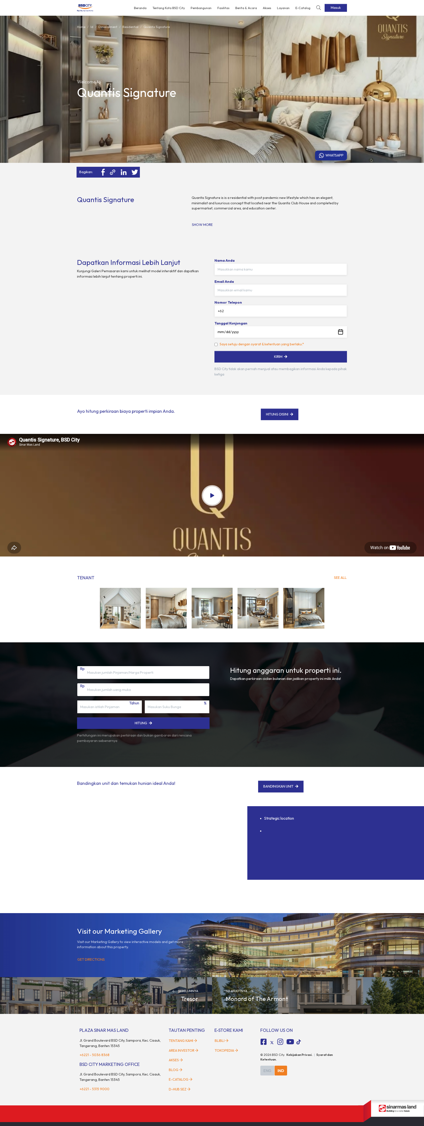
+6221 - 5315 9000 (94, 1089)
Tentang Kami (181, 1040)
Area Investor (181, 1050)
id (92, 27)
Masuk (336, 7)
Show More (202, 224)
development (107, 27)
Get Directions (91, 959)
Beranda (140, 8)
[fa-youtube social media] (290, 1042)
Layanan (283, 8)
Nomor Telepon (228, 302)
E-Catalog (302, 8)
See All (340, 577)
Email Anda (224, 281)
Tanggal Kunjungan (230, 323)
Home (81, 27)
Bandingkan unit (278, 786)
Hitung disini (277, 414)
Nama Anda (224, 260)
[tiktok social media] (272, 1043)
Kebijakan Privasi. (299, 1055)
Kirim (278, 356)
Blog (173, 1070)
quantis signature (157, 27)
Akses (267, 8)
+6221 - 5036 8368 (94, 1055)
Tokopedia (224, 1050)
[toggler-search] (318, 8)
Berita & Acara (246, 8)
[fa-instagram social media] (280, 1042)
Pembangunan (201, 8)
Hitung (141, 723)
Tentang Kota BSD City (168, 8)
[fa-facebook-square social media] (264, 1042)
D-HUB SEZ (178, 1089)
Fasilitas (223, 8)
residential (130, 27)
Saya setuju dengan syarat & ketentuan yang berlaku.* (262, 344)
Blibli (220, 1040)
